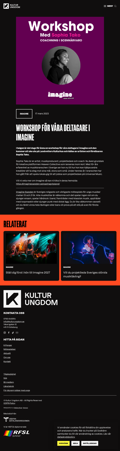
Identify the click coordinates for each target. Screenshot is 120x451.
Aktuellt (7, 353)
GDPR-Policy (9, 403)
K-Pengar (8, 345)
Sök (5, 378)
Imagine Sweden (25, 192)
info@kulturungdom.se (14, 321)
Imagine (24, 114)
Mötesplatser (10, 349)
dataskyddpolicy (66, 437)
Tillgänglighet (10, 374)
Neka (75, 443)
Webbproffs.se (18, 407)
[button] (108, 6)
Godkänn (63, 443)
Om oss (7, 357)
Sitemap (25, 407)
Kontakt (7, 361)
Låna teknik (9, 386)
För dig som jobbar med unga (17, 390)
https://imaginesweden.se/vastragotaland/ (38, 184)
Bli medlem (9, 382)
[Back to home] (12, 6)
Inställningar (90, 443)
